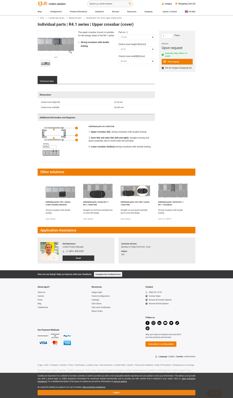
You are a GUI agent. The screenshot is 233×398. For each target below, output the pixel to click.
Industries (99, 12)
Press (40, 300)
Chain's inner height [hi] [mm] (132, 44)
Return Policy (97, 311)
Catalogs (95, 300)
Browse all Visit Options (159, 303)
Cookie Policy (119, 365)
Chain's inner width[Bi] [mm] (132, 56)
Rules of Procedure (163, 365)
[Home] (52, 4)
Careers (41, 296)
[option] (45, 63)
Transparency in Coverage (183, 365)
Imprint (130, 365)
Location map (92, 365)
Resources (131, 12)
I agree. (116, 392)
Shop (40, 12)
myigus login (97, 292)
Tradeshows (43, 307)
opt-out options (120, 381)
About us (41, 292)
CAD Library (97, 303)
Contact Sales (154, 296)
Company (148, 12)
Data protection (106, 365)
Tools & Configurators (101, 296)
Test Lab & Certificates (101, 307)
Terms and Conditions (144, 365)
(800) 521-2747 (155, 292)
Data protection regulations (93, 387)
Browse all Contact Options (160, 300)
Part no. (122, 32)
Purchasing (79, 365)
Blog (39, 303)
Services (115, 12)
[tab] (47, 80)
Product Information (78, 12)
